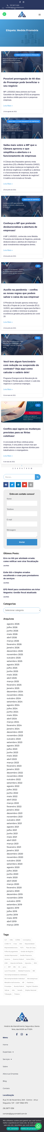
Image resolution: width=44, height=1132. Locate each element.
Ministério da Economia (12, 982)
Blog (5, 1081)
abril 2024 (12, 718)
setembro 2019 (14, 904)
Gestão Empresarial (11, 955)
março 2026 (13, 641)
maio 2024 (12, 715)
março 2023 (13, 762)
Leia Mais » (8, 106)
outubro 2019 (13, 901)
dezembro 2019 (15, 894)
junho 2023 (12, 752)
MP (23, 982)
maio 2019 (12, 918)
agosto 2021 (13, 827)
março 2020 (13, 884)
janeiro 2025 (13, 688)
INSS (35, 963)
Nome (9, 499)
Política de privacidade (29, 1128)
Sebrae (7, 990)
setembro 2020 (14, 864)
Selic (13, 990)
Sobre (5, 1066)
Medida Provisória (24, 971)
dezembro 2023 (15, 732)
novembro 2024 (15, 695)
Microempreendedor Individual (15, 979)
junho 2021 (12, 833)
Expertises (7, 1052)
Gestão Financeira (26, 955)
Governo (7, 959)
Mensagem (11, 530)
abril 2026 (12, 637)
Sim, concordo (13, 1128)
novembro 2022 (15, 776)
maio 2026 (12, 634)
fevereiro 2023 (14, 766)
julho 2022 (12, 789)
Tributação (8, 994)
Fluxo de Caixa (30, 948)
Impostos (28, 963)
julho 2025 (12, 668)
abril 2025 (12, 678)
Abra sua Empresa (10, 1074)
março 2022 (13, 803)
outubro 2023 (14, 739)
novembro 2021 (15, 816)
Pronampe (8, 986)
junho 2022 (12, 793)
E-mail (9, 520)
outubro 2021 (13, 820)
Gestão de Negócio (27, 951)
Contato (6, 1088)
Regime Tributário (32, 986)
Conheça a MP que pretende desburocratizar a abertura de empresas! (20, 227)
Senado (19, 990)
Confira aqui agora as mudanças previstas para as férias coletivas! (22, 432)
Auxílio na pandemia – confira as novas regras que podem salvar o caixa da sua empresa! (21, 293)
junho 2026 (12, 631)
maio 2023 (12, 756)
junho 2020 (12, 874)
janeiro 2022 (13, 810)
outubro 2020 (14, 860)
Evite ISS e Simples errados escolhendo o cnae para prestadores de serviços (21, 575)
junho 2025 (12, 671)
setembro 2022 (14, 783)
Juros (24, 967)
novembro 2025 (15, 654)
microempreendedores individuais (16, 975)
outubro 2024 (14, 698)
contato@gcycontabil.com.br (15, 1114)
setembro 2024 (14, 701)
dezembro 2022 (15, 772)
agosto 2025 (13, 664)
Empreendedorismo (11, 948)
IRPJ (14, 967)
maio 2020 (12, 877)
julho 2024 (12, 708)
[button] (39, 14)
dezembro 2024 (15, 691)
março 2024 (13, 722)
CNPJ (11, 940)
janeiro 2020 (13, 891)
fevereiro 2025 (14, 685)
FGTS (22, 948)
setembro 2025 (14, 661)
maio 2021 (12, 837)
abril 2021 (11, 840)
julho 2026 (12, 627)
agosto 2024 (13, 705)
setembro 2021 (14, 823)
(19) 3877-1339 (8, 1108)
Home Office (30, 959)
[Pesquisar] (38, 477)
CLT (6, 940)
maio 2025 (12, 674)
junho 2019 (12, 914)
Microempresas (32, 979)
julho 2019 (12, 911)
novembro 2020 (15, 857)
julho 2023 (12, 749)
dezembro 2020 (15, 854)
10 (31, 468)
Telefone (10, 509)
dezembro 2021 (14, 813)
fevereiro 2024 (14, 725)
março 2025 (13, 681)
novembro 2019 (15, 897)
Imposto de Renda (16, 963)
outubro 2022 (14, 779)
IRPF (9, 967)
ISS (19, 967)
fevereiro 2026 (14, 644)
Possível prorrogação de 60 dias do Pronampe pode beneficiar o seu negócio (21, 82)
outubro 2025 (14, 658)
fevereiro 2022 (14, 806)
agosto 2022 (13, 786)
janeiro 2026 (13, 647)
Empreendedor (30, 944)
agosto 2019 (13, 908)
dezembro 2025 (15, 651)
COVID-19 (8, 944)
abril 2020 (12, 881)
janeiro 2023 (13, 769)
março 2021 (13, 843)
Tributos (17, 994)
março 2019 (13, 925)
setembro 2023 (14, 742)
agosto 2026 (13, 624)
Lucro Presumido (10, 971)
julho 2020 (12, 870)
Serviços (6, 1059)
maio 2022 (12, 796)
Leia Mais (6, 565)
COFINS (17, 940)
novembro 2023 (15, 735)
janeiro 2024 (13, 729)
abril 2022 (12, 799)
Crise (15, 944)
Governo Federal (18, 959)
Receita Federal (19, 986)
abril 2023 (12, 759)
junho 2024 (12, 712)
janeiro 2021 (13, 850)
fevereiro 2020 (14, 887)
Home (5, 1045)
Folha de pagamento (11, 951)
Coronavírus (27, 940)
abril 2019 (11, 921)
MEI (34, 971)
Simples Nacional (30, 990)
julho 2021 (12, 830)
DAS (20, 944)
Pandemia (30, 982)
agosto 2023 (13, 745)
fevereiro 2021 (14, 847)
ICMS (6, 963)
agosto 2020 (13, 867)
